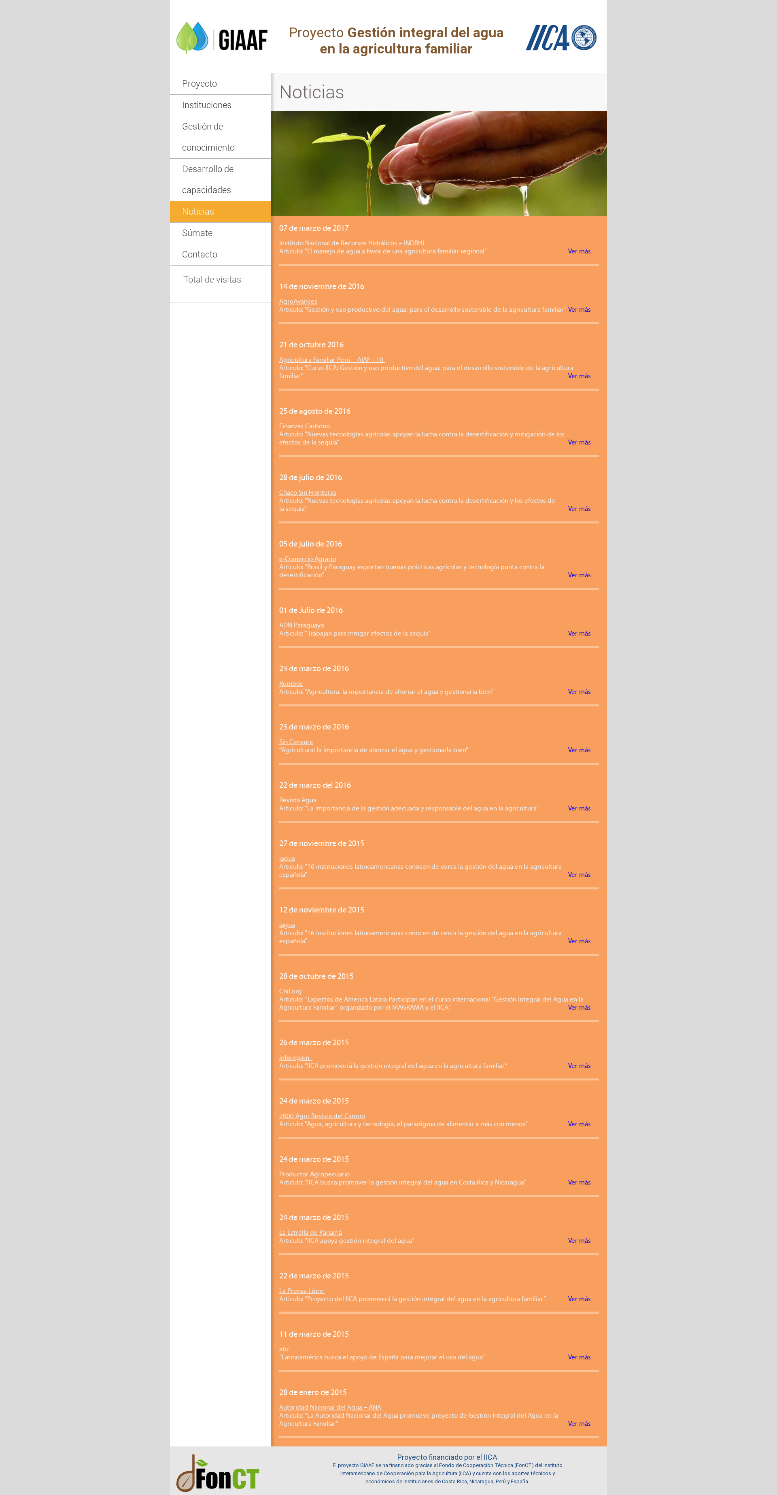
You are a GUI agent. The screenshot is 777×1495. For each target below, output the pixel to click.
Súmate (197, 233)
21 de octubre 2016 (311, 345)
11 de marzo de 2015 (314, 1335)
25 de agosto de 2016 (314, 412)
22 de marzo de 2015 (314, 1276)
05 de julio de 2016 (310, 544)
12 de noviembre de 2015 (321, 910)
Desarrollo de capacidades (208, 179)
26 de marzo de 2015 (314, 1043)
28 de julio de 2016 (310, 478)
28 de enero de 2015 (313, 1393)
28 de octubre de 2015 (316, 977)
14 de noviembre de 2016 (321, 287)
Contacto (199, 254)
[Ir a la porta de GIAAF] (221, 71)
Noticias (198, 211)
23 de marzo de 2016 (314, 669)
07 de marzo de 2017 (314, 229)
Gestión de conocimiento (208, 137)
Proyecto (199, 84)
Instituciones (206, 105)
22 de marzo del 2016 (315, 786)
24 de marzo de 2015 (314, 1101)
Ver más (579, 251)
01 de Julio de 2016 (311, 611)
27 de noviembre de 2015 (321, 844)
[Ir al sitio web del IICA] (564, 71)
